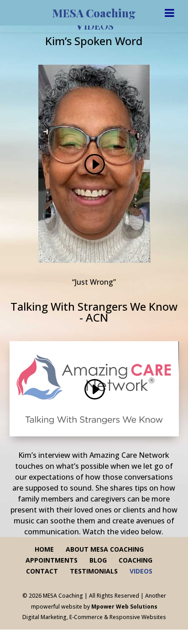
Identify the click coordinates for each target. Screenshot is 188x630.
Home (44, 549)
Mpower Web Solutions (124, 606)
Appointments (52, 560)
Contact (42, 571)
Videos (141, 571)
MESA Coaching (94, 12)
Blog (98, 560)
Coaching (135, 560)
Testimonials (94, 571)
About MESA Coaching (105, 549)
